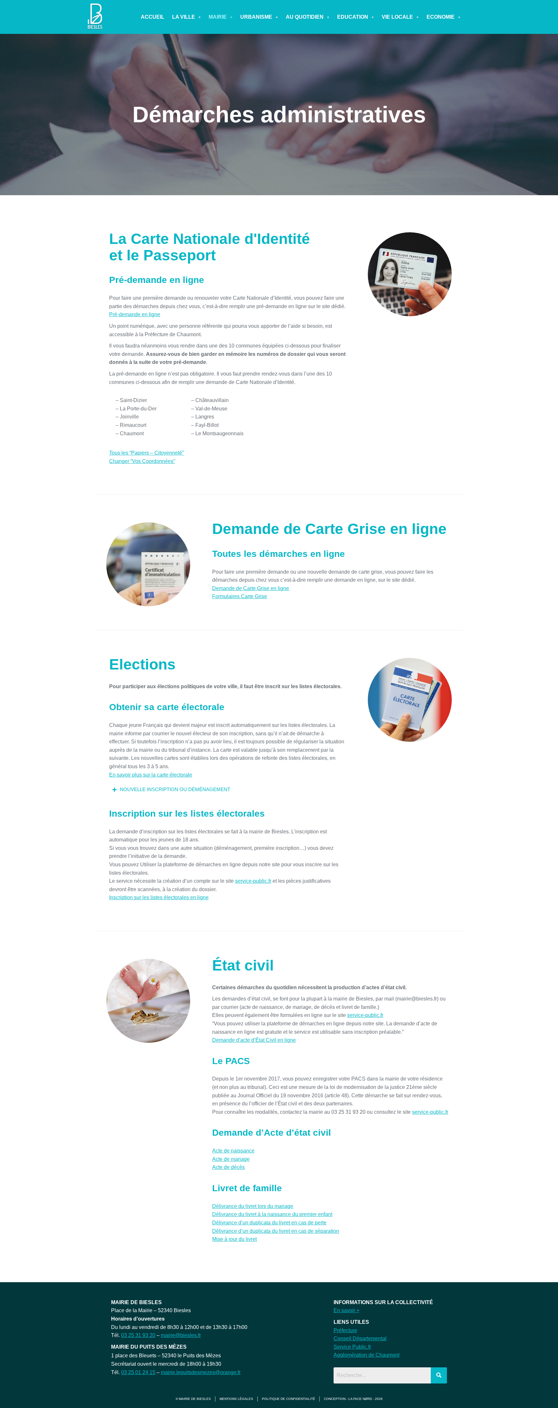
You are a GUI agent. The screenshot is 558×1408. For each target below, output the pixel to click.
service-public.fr (253, 881)
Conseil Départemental (360, 1338)
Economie (441, 17)
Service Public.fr (352, 1347)
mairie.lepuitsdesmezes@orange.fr (201, 1372)
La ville (183, 17)
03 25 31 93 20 (138, 1335)
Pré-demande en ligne (134, 314)
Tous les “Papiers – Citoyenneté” (146, 453)
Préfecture (345, 1330)
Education (352, 17)
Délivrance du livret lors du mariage (252, 1206)
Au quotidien (305, 17)
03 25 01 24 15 (138, 1372)
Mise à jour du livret (234, 1239)
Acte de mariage (231, 1159)
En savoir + (346, 1310)
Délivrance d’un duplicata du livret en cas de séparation (275, 1231)
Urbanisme (256, 17)
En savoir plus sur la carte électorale (150, 775)
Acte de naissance (233, 1150)
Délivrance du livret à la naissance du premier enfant (272, 1214)
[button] (186, 17)
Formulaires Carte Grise (239, 596)
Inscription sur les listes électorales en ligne (159, 897)
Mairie (218, 17)
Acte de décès (228, 1167)
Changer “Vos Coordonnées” (142, 461)
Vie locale (397, 17)
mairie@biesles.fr (181, 1335)
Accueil (152, 17)
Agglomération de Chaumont (366, 1355)
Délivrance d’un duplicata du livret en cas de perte (269, 1222)
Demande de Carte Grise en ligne (250, 588)
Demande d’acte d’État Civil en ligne (254, 1040)
